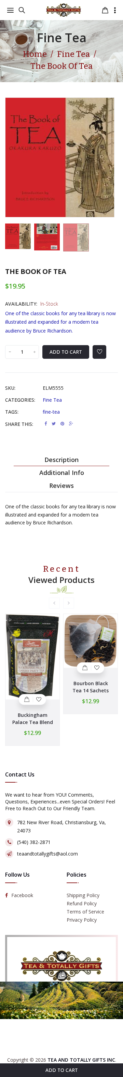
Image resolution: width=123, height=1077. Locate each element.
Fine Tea (61, 37)
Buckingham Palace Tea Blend (32, 718)
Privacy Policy (82, 920)
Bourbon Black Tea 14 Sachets (90, 687)
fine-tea (51, 412)
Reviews (61, 485)
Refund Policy (82, 903)
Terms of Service (85, 911)
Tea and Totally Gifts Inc (81, 1060)
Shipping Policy (83, 895)
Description (61, 460)
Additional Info (61, 473)
